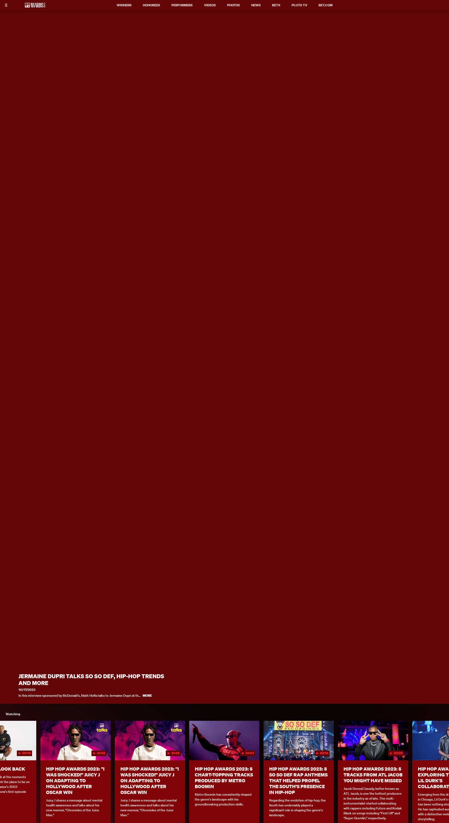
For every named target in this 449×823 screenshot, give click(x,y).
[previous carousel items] (9, 750)
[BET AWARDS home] (35, 6)
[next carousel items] (439, 750)
